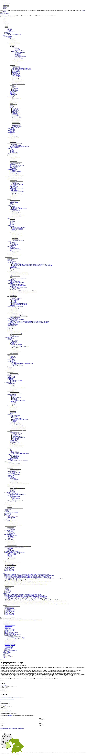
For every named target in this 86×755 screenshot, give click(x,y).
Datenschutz (5, 21)
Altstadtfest (9, 507)
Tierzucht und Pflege (13, 167)
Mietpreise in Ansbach (11, 323)
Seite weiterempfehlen (4, 699)
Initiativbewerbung (10, 31)
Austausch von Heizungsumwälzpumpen (19, 303)
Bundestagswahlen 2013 (16, 124)
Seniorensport (12, 231)
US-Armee (9, 148)
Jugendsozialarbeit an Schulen (17, 184)
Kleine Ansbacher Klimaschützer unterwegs (20, 419)
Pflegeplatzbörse (15, 238)
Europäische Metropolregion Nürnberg (12, 551)
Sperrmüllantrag (13, 93)
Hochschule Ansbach (11, 473)
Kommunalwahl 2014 (16, 123)
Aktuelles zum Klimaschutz (15, 415)
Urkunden (14, 86)
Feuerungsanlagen (13, 407)
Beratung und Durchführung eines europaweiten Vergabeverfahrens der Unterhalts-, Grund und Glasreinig (29, 321)
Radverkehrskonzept (13, 342)
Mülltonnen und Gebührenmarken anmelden (18, 387)
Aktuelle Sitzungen (13, 104)
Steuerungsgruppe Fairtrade (15, 496)
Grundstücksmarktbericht (14, 308)
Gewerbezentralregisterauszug (20, 56)
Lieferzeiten (12, 358)
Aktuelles (11, 149)
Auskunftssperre (18, 53)
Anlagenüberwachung (14, 406)
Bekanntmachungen (13, 144)
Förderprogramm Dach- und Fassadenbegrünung (19, 330)
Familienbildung (13, 185)
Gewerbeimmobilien (11, 540)
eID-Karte (16, 64)
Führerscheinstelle (13, 91)
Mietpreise (9, 549)
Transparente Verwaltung (9, 562)
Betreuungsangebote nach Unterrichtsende (17, 488)
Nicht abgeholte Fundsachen (20, 50)
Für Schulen (14, 480)
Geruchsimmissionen (14, 408)
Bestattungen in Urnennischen (15, 172)
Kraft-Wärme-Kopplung (16, 397)
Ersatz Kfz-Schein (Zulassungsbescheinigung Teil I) (21, 69)
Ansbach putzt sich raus (9, 569)
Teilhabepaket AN (13, 242)
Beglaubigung (17, 54)
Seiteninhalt (5, 7)
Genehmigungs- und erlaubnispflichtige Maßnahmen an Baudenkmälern (23, 290)
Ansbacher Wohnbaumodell (12, 258)
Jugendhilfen (12, 221)
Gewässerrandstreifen (14, 457)
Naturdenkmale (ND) (16, 438)
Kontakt (4, 18)
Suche (4, 4)
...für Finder (17, 48)
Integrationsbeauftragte (16, 212)
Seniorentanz (14, 230)
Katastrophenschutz (11, 377)
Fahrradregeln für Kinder (16, 345)
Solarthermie (14, 404)
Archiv (11, 277)
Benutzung (12, 477)
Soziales (9, 241)
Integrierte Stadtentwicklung (12, 318)
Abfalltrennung (12, 384)
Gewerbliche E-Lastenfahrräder (15, 525)
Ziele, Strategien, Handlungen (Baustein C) (20, 427)
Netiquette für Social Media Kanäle (14, 34)
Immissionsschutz (10, 405)
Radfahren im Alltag (13, 348)
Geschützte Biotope (15, 439)
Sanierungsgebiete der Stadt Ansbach (17, 284)
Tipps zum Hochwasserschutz (15, 455)
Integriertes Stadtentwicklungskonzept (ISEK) (18, 315)
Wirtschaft (5, 519)
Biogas (13, 396)
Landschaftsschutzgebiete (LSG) (18, 436)
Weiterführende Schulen (11, 471)
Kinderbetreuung (13, 189)
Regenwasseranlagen (11, 327)
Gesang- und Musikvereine (15, 156)
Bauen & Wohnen (8, 257)
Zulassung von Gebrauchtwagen (18, 79)
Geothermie (14, 403)
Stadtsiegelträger (13, 41)
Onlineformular (10, 715)
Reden (13, 99)
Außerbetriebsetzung (16, 66)
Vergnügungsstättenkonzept (15, 317)
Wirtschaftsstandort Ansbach (10, 526)
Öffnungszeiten (13, 95)
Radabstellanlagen (15, 349)
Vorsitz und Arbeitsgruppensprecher (18, 227)
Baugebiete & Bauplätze (11, 271)
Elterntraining (14, 182)
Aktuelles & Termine (14, 340)
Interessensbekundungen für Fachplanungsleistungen (19, 146)
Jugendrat (11, 222)
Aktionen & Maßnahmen (14, 416)
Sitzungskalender (13, 105)
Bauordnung (9, 260)
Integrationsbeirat (13, 206)
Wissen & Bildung (8, 462)
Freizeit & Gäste (6, 503)
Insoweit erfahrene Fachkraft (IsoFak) (17, 188)
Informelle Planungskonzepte (12, 312)
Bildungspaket (10, 466)
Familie (8, 179)
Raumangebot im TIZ (11, 550)
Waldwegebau (12, 389)
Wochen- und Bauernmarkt (15, 501)
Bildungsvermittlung (16, 210)
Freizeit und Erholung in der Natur (16, 446)
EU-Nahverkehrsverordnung (12, 368)
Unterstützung (12, 232)
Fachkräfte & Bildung (9, 534)
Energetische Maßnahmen (12, 296)
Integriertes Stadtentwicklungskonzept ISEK (18, 494)
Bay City (11, 134)
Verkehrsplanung (10, 361)
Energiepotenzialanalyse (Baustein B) (19, 426)
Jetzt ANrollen (12, 204)
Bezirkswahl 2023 (15, 111)
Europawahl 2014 (15, 122)
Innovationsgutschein (14, 522)
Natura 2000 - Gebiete (16, 434)
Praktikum (9, 30)
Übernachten (7, 515)
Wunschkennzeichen (16, 78)
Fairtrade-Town (10, 495)
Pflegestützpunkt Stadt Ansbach (18, 240)
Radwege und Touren (14, 353)
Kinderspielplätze (13, 197)
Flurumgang (12, 335)
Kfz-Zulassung (12, 65)
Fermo (11, 135)
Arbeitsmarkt (12, 529)
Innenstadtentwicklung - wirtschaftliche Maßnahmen (15, 552)
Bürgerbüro (12, 46)
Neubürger (7, 502)
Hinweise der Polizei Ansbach (13, 374)
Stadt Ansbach (3, 705)
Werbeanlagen (12, 293)
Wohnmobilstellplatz (11, 517)
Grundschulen (10, 468)
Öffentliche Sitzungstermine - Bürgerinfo (12, 561)
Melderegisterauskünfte (19, 58)
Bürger (4, 35)
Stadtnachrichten (10, 128)
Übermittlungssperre (18, 59)
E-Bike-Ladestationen (16, 350)
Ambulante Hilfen (15, 183)
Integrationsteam (13, 211)
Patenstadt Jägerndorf (14, 136)
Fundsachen (14, 47)
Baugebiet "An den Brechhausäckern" (19, 278)
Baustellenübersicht (11, 259)
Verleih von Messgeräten (16, 298)
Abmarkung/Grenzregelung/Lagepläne (17, 333)
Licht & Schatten (13, 411)
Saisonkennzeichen (15, 74)
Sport (6, 461)
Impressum (5, 20)
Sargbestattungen (13, 170)
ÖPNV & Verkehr (8, 337)
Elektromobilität (13, 360)
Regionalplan (12, 270)
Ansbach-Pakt (10, 536)
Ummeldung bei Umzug (16, 76)
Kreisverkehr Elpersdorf (16, 364)
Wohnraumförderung (11, 326)
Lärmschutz (12, 410)
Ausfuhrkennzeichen (16, 67)
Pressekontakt (12, 129)
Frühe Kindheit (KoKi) (14, 186)
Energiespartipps (15, 300)
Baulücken (12, 279)
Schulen (8, 538)
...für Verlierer (17, 49)
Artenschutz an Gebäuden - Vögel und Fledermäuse (19, 453)
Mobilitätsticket (10, 367)
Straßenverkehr (10, 379)
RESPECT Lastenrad (16, 352)
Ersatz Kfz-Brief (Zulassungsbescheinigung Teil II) (21, 68)
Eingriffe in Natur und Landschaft (16, 442)
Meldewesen (14, 51)
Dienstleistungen (13, 43)
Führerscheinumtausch (14, 373)
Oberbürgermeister (13, 97)
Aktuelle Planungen (13, 341)
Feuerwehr (9, 375)
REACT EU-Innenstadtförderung (13, 553)
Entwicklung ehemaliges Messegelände (17, 282)
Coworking (9, 556)
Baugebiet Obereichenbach (15, 276)
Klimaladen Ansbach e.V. (14, 422)
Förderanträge (14, 194)
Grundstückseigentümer (14, 336)
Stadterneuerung (10, 283)
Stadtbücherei (10, 476)
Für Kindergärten (15, 479)
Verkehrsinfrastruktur (11, 532)
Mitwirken (5, 560)
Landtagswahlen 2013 (16, 125)
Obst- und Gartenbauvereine (15, 163)
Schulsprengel (12, 491)
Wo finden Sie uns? (13, 94)
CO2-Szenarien (15, 429)
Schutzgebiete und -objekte (15, 432)
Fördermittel (9, 521)
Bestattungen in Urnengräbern (15, 171)
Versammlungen (10, 154)
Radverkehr (9, 339)
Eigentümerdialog (10, 559)
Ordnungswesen (10, 378)
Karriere (4, 19)
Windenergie (14, 399)
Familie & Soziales (8, 176)
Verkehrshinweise (10, 366)
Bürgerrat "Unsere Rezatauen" (10, 565)
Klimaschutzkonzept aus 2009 (15, 423)
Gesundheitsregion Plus (14, 251)
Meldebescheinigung (18, 57)
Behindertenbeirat (13, 201)
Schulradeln (14, 420)
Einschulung (12, 490)
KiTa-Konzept (14, 195)
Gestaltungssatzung (13, 295)
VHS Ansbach (10, 484)
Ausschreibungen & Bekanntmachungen (14, 143)
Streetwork (12, 224)
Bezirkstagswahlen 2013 (16, 126)
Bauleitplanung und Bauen (10, 566)
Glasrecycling (12, 386)
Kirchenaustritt (15, 90)
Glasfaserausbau (10, 531)
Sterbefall (14, 89)
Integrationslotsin (15, 213)
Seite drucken (11, 699)
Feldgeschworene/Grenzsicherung (16, 334)
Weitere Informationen (14, 310)
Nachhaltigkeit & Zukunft (10, 492)
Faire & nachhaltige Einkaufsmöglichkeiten (15, 500)
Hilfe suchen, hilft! (10, 253)
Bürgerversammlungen (9, 564)
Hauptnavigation (6, 5)
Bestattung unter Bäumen (14, 173)
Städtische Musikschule (11, 475)
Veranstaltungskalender (9, 504)
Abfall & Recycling (11, 383)
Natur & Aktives (8, 513)
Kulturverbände (13, 160)
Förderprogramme (13, 302)
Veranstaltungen (13, 499)
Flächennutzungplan (13, 267)
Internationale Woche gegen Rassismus (19, 208)
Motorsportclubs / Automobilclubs (16, 162)
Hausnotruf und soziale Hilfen (17, 235)
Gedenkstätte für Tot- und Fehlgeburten (17, 175)
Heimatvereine (12, 157)
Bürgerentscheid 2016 (16, 120)
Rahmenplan (12, 269)
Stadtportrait (9, 37)
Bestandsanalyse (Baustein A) (17, 425)
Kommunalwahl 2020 (16, 114)
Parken (8, 355)
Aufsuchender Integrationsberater (18, 214)
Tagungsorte (9, 518)
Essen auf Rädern (15, 234)
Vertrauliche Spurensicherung (15, 254)
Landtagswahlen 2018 (16, 116)
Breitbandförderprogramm (14, 147)
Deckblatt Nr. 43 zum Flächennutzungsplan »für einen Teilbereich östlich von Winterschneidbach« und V (31, 264)
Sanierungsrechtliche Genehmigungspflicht (18, 285)
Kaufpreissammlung (13, 309)
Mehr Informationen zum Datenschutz (7, 16)
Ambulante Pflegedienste (16, 233)
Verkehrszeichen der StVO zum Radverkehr (20, 346)
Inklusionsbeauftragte (14, 202)
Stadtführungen (8, 509)
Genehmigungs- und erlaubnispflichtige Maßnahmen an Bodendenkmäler (23, 291)
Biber (11, 450)
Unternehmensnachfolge (11, 545)
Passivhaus (14, 301)
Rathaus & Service (8, 36)
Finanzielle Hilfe (13, 286)
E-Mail (1, 692)
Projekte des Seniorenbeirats (17, 228)
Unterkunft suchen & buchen (12, 516)
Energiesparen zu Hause (14, 299)
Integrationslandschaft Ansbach (15, 215)
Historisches (12, 39)
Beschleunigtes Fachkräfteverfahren (18, 84)
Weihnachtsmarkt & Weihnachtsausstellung (15, 508)
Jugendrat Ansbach (8, 568)
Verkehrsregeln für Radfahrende (16, 344)
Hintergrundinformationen (17, 424)
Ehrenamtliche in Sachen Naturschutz (17, 445)
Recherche (12, 106)
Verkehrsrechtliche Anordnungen (16, 380)
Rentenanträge (12, 92)
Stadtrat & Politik (10, 96)
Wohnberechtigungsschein (12, 325)
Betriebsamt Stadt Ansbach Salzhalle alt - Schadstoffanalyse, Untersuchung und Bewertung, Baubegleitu (29, 322)
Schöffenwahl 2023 (15, 112)
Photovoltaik (14, 398)
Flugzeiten (12, 151)
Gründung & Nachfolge (9, 541)
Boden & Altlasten (10, 391)
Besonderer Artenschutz (14, 452)
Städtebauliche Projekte (11, 280)
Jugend (8, 218)
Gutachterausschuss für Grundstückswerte (15, 306)
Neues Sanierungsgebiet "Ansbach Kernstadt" (18, 287)
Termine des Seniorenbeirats (17, 229)
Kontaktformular (8, 692)
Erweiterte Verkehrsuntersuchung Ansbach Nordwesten (22, 363)
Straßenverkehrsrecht (11, 369)
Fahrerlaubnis (10, 372)
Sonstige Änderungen (16, 75)
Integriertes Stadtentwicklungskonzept (17, 319)
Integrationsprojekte (13, 209)
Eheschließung (15, 88)
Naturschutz (9, 431)
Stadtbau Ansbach (10, 328)
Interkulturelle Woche (16, 207)
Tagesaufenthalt (13, 245)
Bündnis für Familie (13, 180)
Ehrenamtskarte (13, 243)
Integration (9, 205)
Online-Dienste (12, 45)
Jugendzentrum (12, 223)
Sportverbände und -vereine (15, 166)
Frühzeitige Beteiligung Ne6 (20, 400)
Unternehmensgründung (11, 543)
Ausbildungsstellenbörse (11, 535)
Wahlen (11, 107)
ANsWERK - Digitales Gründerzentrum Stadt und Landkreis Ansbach (18, 546)
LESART (9, 506)
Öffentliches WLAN (11, 533)
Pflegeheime (14, 237)
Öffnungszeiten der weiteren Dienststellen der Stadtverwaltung (12, 728)
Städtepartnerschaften (11, 132)
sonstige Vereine (13, 168)
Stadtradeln (14, 421)
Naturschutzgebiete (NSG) (17, 433)
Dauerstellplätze (13, 357)
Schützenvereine (13, 164)
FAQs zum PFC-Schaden (17, 393)
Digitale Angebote (13, 481)
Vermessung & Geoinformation (13, 331)
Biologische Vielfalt (13, 440)
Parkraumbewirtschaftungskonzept (16, 365)
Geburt (13, 87)
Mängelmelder (12, 343)
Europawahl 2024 (15, 109)
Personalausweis (18, 61)
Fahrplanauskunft (10, 338)
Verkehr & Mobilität (11, 359)
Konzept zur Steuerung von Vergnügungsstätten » (9, 697)
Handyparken (12, 356)
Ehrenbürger (12, 38)
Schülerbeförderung (13, 487)
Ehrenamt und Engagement (10, 567)
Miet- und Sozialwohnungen (12, 324)
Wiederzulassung (15, 77)
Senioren (9, 225)
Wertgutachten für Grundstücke (15, 311)
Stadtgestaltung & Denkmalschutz (13, 288)
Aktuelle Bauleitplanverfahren (15, 263)
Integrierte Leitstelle (11, 376)
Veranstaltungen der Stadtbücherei (16, 482)
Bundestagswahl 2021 (16, 113)
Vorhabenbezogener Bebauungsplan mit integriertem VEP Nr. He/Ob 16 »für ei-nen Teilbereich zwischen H (32, 265)
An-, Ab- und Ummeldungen (20, 52)
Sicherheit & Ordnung (9, 370)
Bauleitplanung (10, 262)
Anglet (11, 133)
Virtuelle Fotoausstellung (9, 570)
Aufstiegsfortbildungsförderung (15, 464)
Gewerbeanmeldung (11, 542)
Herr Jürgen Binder (4, 685)
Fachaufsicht (14, 192)
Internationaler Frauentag (14, 248)
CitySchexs (9, 555)
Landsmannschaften (13, 161)
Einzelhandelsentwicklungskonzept (16, 314)
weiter (17, 753)
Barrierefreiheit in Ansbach (15, 200)
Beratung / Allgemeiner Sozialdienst (16, 181)
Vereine (8, 155)
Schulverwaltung (10, 485)
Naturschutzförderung (14, 444)
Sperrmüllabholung (13, 388)
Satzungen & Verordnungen (12, 153)
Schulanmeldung (13, 489)
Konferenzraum (10, 548)
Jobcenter (9, 256)
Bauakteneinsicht (13, 261)
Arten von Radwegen (16, 347)
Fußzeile (4, 8)
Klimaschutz (9, 414)
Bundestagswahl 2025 (16, 108)
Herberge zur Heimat (14, 244)
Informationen (14, 187)
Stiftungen (12, 131)
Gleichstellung (10, 246)
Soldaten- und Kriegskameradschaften (17, 165)
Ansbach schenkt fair (16, 498)
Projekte (11, 203)
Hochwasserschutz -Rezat (14, 456)
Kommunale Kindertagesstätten (18, 191)
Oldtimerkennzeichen (16, 73)
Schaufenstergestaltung (11, 558)
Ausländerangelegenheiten (15, 81)
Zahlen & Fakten (13, 40)
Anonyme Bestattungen (14, 174)
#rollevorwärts (12, 247)
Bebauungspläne (13, 266)
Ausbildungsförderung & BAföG (13, 463)
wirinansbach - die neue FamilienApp (14, 177)
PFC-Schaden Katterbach (14, 392)
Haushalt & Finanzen (11, 130)
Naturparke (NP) (15, 435)
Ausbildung (9, 28)
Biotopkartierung (13, 443)
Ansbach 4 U (12, 219)
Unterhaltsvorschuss (13, 465)
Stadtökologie (10, 329)
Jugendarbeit (12, 220)
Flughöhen (12, 150)
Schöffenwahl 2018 (15, 118)
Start (6, 24)
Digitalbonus (12, 523)
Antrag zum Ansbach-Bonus (15, 474)
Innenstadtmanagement (11, 557)
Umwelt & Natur (8, 382)
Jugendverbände (13, 158)
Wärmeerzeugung (13, 401)
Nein (1, 12)
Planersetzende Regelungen (15, 268)
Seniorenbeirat (12, 226)
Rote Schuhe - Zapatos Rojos (15, 249)
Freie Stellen (9, 29)
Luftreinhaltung (13, 412)
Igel (10, 449)
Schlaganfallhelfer (13, 252)
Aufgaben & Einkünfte (16, 98)
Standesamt (12, 85)
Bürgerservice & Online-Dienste (13, 42)
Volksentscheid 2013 (16, 127)
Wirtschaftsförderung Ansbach (10, 520)
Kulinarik (7, 511)
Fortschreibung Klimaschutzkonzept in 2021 (18, 430)
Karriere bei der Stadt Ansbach (13, 137)
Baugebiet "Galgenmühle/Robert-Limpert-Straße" (19, 273)
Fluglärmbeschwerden (14, 152)
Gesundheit (9, 250)
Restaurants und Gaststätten (12, 512)
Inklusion (9, 199)
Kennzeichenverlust (15, 70)
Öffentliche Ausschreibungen (15, 145)
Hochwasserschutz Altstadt (15, 281)
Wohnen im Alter (15, 239)
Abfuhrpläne (12, 385)
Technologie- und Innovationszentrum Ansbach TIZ (14, 547)
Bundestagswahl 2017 (16, 119)
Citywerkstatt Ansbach (11, 554)
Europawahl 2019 (15, 115)
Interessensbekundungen (12, 320)
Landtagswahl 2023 (15, 110)
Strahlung (11, 413)
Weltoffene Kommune (14, 216)
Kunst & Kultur (8, 514)
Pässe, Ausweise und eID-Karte (18, 60)
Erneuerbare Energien (11, 394)
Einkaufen (7, 510)
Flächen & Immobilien (9, 539)
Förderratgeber (12, 305)
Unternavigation (6, 6)
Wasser (8, 454)
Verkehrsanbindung (11, 527)
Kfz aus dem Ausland (16, 71)
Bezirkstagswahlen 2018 (16, 117)
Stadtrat (11, 100)
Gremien (11, 103)
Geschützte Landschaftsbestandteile (18, 437)
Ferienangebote (13, 196)
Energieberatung (13, 297)
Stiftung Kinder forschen (16, 193)
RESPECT (14, 417)
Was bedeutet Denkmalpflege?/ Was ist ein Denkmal (19, 292)
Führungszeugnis (18, 55)
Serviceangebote (13, 478)
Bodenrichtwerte (13, 307)
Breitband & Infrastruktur (10, 530)
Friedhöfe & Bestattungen (12, 169)
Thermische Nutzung (14, 458)
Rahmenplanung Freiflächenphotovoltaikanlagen (19, 316)
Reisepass (16, 62)
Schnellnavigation (6, 2)
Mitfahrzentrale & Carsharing (12, 354)
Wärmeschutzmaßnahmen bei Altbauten (19, 304)
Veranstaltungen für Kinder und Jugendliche (20, 483)
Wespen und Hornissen (14, 451)
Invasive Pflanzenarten (14, 441)
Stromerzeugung (13, 395)
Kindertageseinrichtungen (14, 190)
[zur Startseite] (4, 13)
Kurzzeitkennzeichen (16, 72)
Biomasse (14, 402)
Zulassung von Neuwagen (17, 80)
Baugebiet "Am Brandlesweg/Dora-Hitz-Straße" (19, 272)
